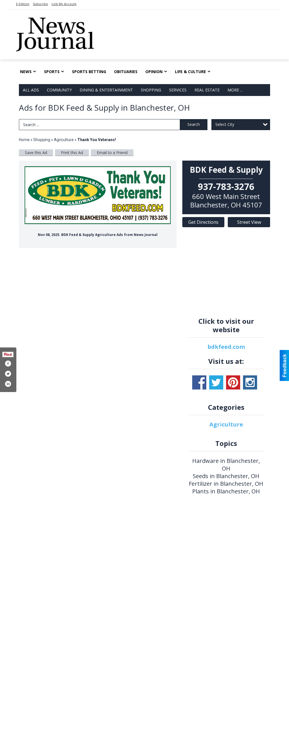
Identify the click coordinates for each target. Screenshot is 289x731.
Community (59, 90)
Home (24, 139)
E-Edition (22, 4)
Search (193, 124)
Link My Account (64, 4)
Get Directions (203, 222)
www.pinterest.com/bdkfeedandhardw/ (233, 382)
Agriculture (64, 139)
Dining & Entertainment (106, 90)
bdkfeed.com (226, 346)
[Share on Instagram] (8, 384)
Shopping (151, 90)
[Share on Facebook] (8, 363)
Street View (249, 222)
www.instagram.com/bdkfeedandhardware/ (250, 382)
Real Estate (207, 90)
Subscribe (40, 4)
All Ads (31, 90)
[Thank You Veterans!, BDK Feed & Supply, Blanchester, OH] (98, 195)
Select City (224, 124)
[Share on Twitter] (8, 374)
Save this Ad (36, 152)
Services (178, 90)
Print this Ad (72, 152)
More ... (235, 90)
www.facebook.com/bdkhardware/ (199, 382)
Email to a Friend (112, 152)
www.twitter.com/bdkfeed (216, 382)
